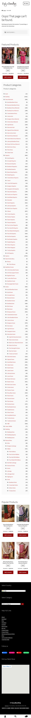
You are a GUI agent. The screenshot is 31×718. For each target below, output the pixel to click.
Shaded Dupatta (11, 242)
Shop (3, 636)
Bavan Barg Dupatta (12, 172)
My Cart (3, 628)
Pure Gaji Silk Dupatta (12, 228)
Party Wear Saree (11, 393)
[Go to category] (22, 604)
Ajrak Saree (10, 292)
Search (15, 716)
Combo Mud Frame (11, 278)
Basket (24, 716)
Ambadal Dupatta (11, 161)
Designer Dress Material (13, 119)
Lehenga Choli (10, 474)
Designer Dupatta (11, 186)
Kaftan (8, 449)
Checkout (4, 622)
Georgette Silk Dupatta (13, 189)
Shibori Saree (10, 412)
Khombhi (9, 200)
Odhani (9, 211)
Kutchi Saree (10, 367)
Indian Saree (10, 365)
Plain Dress (10, 150)
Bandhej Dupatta (11, 169)
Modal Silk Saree (11, 379)
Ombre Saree (10, 387)
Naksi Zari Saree (13, 345)
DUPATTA (4, 708)
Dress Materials (9, 99)
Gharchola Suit (10, 127)
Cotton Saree (10, 320)
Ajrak (6, 94)
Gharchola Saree (11, 334)
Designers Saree (11, 323)
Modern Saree (10, 381)
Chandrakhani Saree (12, 314)
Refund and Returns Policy (8, 634)
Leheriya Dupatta (11, 205)
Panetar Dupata (11, 217)
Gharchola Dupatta (12, 191)
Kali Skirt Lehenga (11, 462)
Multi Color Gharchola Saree (16, 342)
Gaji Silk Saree (10, 328)
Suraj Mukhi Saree (11, 415)
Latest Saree (10, 370)
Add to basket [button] (8, 77)
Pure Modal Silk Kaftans (15, 460)
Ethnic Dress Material (12, 122)
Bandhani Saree (11, 300)
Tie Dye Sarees (10, 418)
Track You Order (5, 639)
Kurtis (8, 468)
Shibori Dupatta (11, 245)
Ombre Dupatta (11, 214)
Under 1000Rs (8, 426)
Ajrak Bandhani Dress (12, 102)
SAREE (8, 708)
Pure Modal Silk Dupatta (13, 231)
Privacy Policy (5, 630)
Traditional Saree (11, 421)
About (3, 617)
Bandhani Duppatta (12, 166)
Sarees (7, 286)
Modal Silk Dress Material (13, 144)
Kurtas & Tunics (11, 465)
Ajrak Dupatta (10, 158)
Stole (8, 479)
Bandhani (4, 619)
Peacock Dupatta (11, 222)
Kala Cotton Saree (13, 339)
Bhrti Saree (10, 306)
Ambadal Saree (11, 295)
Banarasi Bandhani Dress (13, 105)
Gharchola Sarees (11, 356)
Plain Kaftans (12, 451)
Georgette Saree (11, 331)
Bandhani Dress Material (13, 108)
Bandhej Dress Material (13, 110)
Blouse (9, 261)
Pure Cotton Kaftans (14, 454)
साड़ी (8, 423)
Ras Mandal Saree (11, 407)
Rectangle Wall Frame (12, 284)
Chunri (8, 180)
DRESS (12, 708)
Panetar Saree (10, 390)
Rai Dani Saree (10, 404)
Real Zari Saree (12, 351)
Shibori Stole (12, 488)
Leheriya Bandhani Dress (13, 141)
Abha (8, 443)
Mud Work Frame (9, 267)
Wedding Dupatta (11, 434)
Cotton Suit (10, 116)
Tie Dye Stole (12, 490)
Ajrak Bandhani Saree (12, 289)
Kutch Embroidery (9, 258)
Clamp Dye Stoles (13, 485)
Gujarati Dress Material (13, 130)
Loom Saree (10, 376)
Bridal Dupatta (10, 175)
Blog (3, 621)
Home (4, 10)
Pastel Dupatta (11, 219)
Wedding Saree (10, 437)
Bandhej (7, 96)
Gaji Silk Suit (10, 124)
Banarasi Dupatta (11, 163)
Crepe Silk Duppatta (12, 183)
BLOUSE (17, 708)
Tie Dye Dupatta (11, 250)
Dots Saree (10, 326)
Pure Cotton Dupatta (12, 225)
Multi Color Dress (11, 147)
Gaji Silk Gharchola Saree (15, 337)
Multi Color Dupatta (12, 208)
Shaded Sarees (10, 409)
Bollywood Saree (11, 312)
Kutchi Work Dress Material (14, 138)
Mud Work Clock (11, 281)
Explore (7, 256)
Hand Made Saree (11, 362)
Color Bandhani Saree (12, 317)
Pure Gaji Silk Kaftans (14, 457)
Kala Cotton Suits (11, 133)
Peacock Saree (10, 398)
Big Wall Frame (11, 275)
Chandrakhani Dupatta (12, 177)
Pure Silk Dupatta (11, 233)
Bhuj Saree (9, 309)
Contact (4, 624)
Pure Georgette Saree (14, 348)
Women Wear (8, 440)
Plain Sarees (10, 401)
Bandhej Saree (10, 303)
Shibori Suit (10, 152)
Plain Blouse (12, 264)
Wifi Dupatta (10, 253)
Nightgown (10, 476)
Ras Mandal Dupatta (12, 239)
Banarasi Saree (10, 298)
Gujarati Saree (10, 359)
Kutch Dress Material (12, 135)
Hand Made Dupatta (12, 197)
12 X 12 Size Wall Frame (13, 270)
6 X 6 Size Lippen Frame (13, 272)
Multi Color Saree (11, 384)
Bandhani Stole (13, 482)
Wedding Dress (10, 432)
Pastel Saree (10, 395)
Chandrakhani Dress (12, 113)
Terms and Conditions (7, 637)
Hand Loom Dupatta (12, 194)
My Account (4, 626)
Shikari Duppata (11, 247)
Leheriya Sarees (11, 373)
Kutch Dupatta (10, 203)
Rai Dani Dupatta (11, 236)
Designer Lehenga (11, 446)
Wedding (7, 429)
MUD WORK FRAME (24, 708)
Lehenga (9, 471)
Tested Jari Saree (13, 353)
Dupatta (7, 155)
